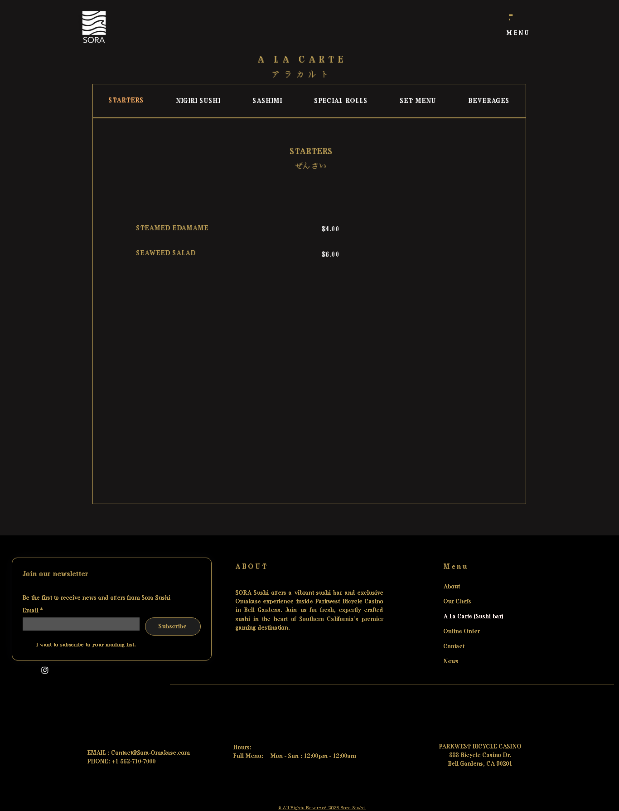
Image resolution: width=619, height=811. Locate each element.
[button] (518, 33)
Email (33, 610)
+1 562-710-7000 (134, 761)
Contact (454, 646)
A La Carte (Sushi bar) (466, 616)
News (451, 661)
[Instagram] (44, 670)
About (452, 586)
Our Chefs (457, 601)
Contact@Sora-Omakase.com (150, 752)
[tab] (126, 100)
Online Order (462, 631)
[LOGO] (94, 27)
